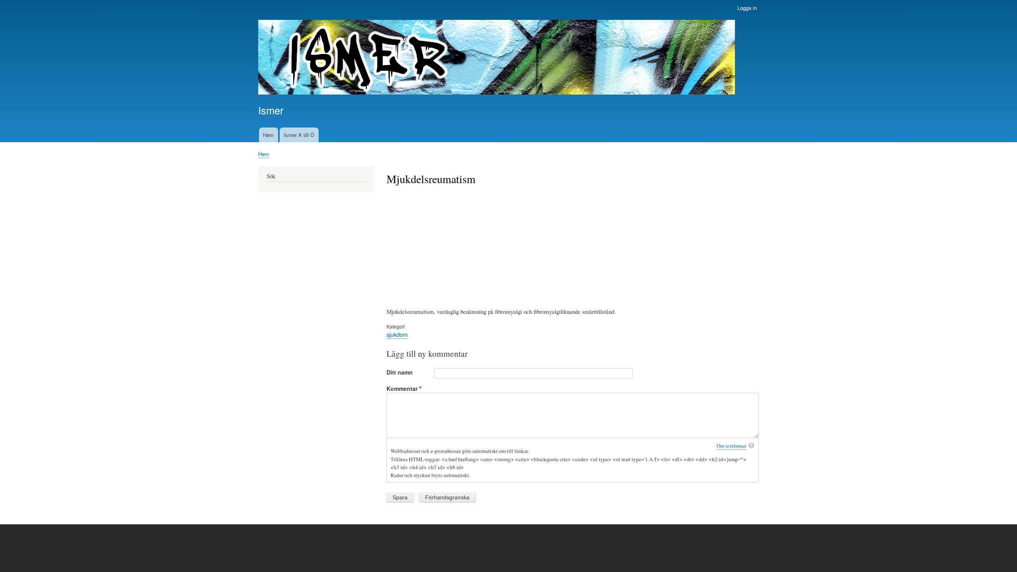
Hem (268, 135)
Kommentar (402, 388)
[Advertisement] (573, 245)
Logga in (747, 8)
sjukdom (397, 334)
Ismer (270, 110)
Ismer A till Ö (299, 135)
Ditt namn (400, 372)
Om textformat (731, 445)
